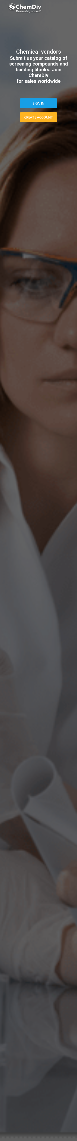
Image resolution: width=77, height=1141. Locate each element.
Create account (38, 117)
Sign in (38, 103)
